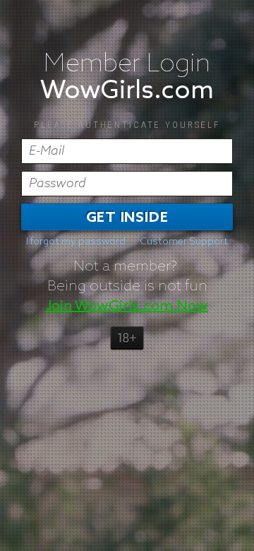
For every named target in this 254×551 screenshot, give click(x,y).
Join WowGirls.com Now (127, 306)
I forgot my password (76, 242)
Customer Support (184, 242)
